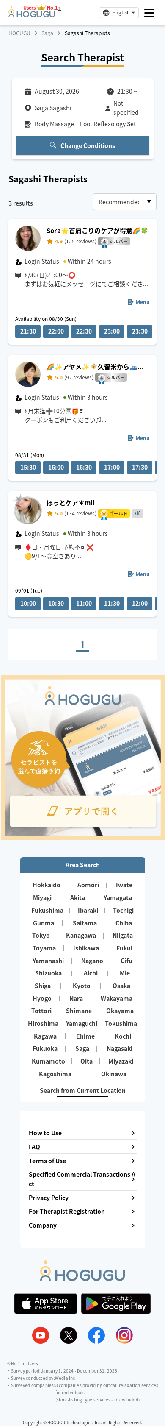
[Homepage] (31, 15)
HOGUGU (19, 33)
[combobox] (125, 201)
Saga (47, 33)
